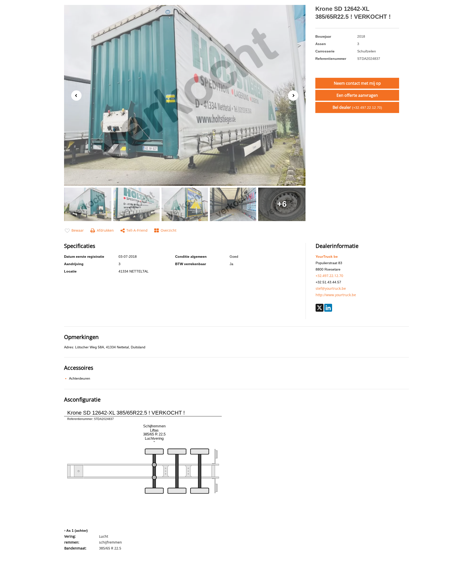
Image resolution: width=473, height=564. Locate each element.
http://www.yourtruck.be (336, 294)
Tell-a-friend (137, 230)
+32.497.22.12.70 (329, 275)
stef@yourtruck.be (331, 288)
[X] (319, 308)
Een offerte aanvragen (357, 95)
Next (294, 96)
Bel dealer (357, 107)
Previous (75, 95)
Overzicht (168, 230)
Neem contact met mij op (357, 83)
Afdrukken (105, 230)
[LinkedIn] (328, 308)
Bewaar (77, 230)
